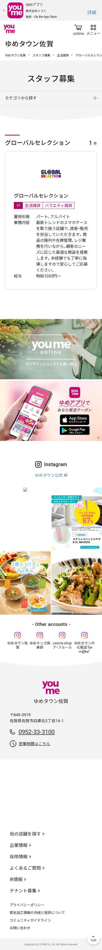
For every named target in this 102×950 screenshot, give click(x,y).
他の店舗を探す (25, 834)
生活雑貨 (63, 55)
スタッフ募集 (41, 55)
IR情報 (16, 879)
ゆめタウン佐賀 (15, 55)
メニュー (93, 29)
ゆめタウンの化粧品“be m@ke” (84, 647)
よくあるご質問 (25, 868)
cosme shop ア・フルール (62, 645)
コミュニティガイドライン (30, 920)
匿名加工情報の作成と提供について (37, 913)
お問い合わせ (20, 928)
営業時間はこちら (34, 744)
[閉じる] (3, 10)
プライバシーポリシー (27, 905)
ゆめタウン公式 (49, 475)
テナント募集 (23, 890)
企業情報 (18, 845)
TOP (93, 938)
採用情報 (18, 856)
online (78, 29)
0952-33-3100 (37, 731)
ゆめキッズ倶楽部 (39, 645)
